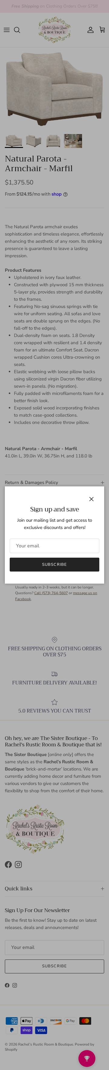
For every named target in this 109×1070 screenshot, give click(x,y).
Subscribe (54, 564)
